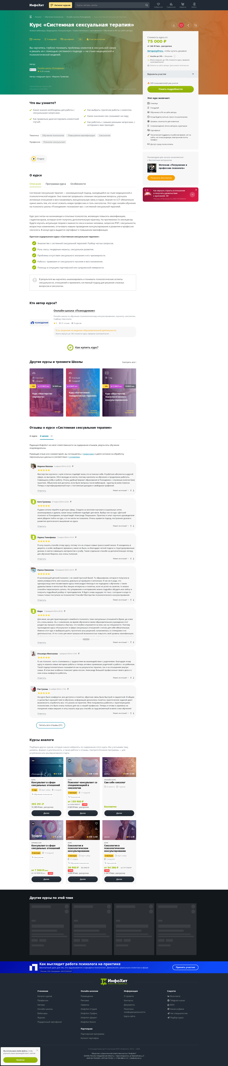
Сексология (104, 135)
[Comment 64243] (79, 653)
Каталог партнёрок (90, 1038)
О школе (46, 436)
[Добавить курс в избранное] (60, 760)
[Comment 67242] (72, 466)
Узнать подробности (171, 89)
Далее (46, 813)
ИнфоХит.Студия (89, 1009)
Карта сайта (129, 1016)
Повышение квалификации (81, 135)
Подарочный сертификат (49, 1022)
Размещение (87, 996)
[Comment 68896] (76, 570)
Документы (129, 1004)
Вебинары (42, 1013)
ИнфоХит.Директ (89, 1017)
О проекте (129, 996)
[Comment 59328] (68, 689)
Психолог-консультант (54, 142)
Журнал (41, 1017)
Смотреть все (129, 362)
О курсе (33, 436)
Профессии (42, 1000)
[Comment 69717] (64, 611)
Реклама (85, 1000)
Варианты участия (156, 74)
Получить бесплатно (161, 177)
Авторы (41, 1004)
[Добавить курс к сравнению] (174, 25)
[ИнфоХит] (37, 5)
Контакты (128, 1000)
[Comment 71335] (71, 502)
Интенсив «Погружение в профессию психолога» (173, 167)
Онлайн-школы (45, 1009)
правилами (88, 454)
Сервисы (85, 1004)
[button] (82, 347)
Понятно (20, 1060)
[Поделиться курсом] (188, 25)
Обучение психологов (53, 135)
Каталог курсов (44, 996)
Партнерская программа (92, 1034)
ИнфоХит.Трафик (89, 1013)
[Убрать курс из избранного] (181, 25)
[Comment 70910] (76, 537)
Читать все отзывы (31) (50, 725)
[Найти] (146, 5)
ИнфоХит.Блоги (88, 1022)
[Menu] (52, 5)
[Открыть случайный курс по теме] (195, 25)
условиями (74, 457)
